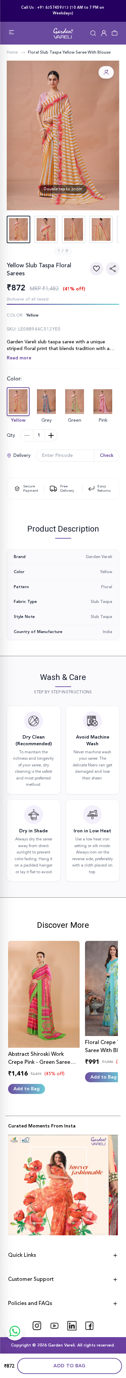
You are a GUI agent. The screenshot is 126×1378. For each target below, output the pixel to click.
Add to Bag (69, 1366)
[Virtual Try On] (106, 72)
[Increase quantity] (51, 435)
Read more (19, 358)
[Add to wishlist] (96, 268)
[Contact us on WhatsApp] (14, 1331)
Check (107, 455)
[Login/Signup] (104, 33)
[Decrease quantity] (27, 435)
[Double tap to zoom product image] (63, 135)
